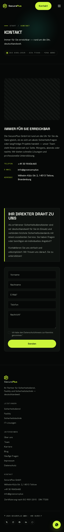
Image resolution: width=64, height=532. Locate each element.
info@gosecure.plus (21, 169)
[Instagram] (13, 522)
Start (13, 25)
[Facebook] (19, 522)
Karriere (8, 446)
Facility (7, 413)
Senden (32, 343)
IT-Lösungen (10, 422)
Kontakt (43, 5)
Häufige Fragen (11, 456)
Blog (6, 451)
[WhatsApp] (32, 522)
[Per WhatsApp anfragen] (57, 525)
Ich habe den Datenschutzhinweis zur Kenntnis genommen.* (32, 334)
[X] (6, 522)
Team (7, 442)
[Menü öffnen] (59, 6)
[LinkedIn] (25, 522)
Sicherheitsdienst (12, 408)
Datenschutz (10, 465)
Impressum (9, 460)
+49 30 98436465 (20, 163)
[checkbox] (9, 332)
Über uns (8, 437)
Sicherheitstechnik (13, 418)
